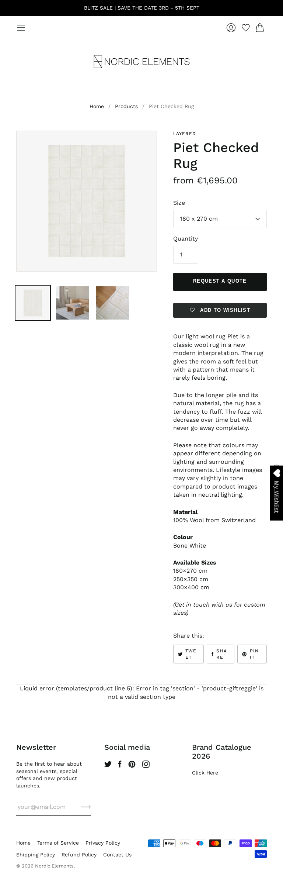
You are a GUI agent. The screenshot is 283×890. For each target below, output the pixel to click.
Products (126, 106)
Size (179, 202)
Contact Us (117, 855)
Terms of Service (58, 843)
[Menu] (21, 27)
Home (97, 106)
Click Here (205, 773)
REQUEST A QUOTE (220, 281)
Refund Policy (79, 855)
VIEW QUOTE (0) (276, 486)
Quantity (185, 238)
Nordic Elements (54, 866)
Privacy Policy (102, 843)
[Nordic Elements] (142, 61)
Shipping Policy (35, 855)
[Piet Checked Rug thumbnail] (32, 303)
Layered (184, 133)
